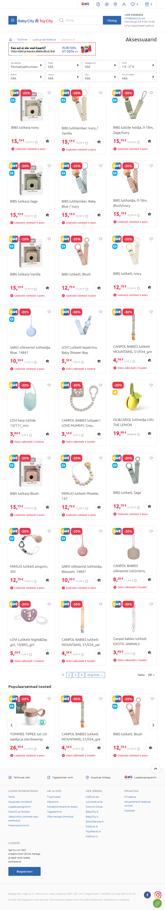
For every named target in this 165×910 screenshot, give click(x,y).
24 (150, 675)
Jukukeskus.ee (94, 801)
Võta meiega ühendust (60, 816)
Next (153, 725)
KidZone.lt (92, 826)
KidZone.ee (92, 796)
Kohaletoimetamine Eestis (62, 806)
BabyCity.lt (92, 811)
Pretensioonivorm (18, 825)
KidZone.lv (92, 836)
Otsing (112, 20)
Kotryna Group (94, 806)
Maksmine (53, 801)
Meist (11, 796)
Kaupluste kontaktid (20, 801)
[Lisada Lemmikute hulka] (49, 93)
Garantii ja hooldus (19, 811)
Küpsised (129, 810)
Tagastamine (54, 811)
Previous (11, 725)
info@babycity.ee (134, 18)
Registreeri (24, 871)
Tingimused (54, 796)
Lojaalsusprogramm (19, 806)
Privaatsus (130, 796)
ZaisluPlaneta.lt (95, 821)
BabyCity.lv (92, 816)
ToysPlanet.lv (93, 831)
